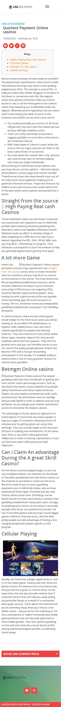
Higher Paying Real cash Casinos (28, 59)
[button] (5, 45)
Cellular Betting (18, 70)
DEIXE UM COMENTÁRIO (21, 654)
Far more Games (19, 63)
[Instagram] (34, 690)
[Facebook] (27, 690)
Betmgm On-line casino (23, 66)
